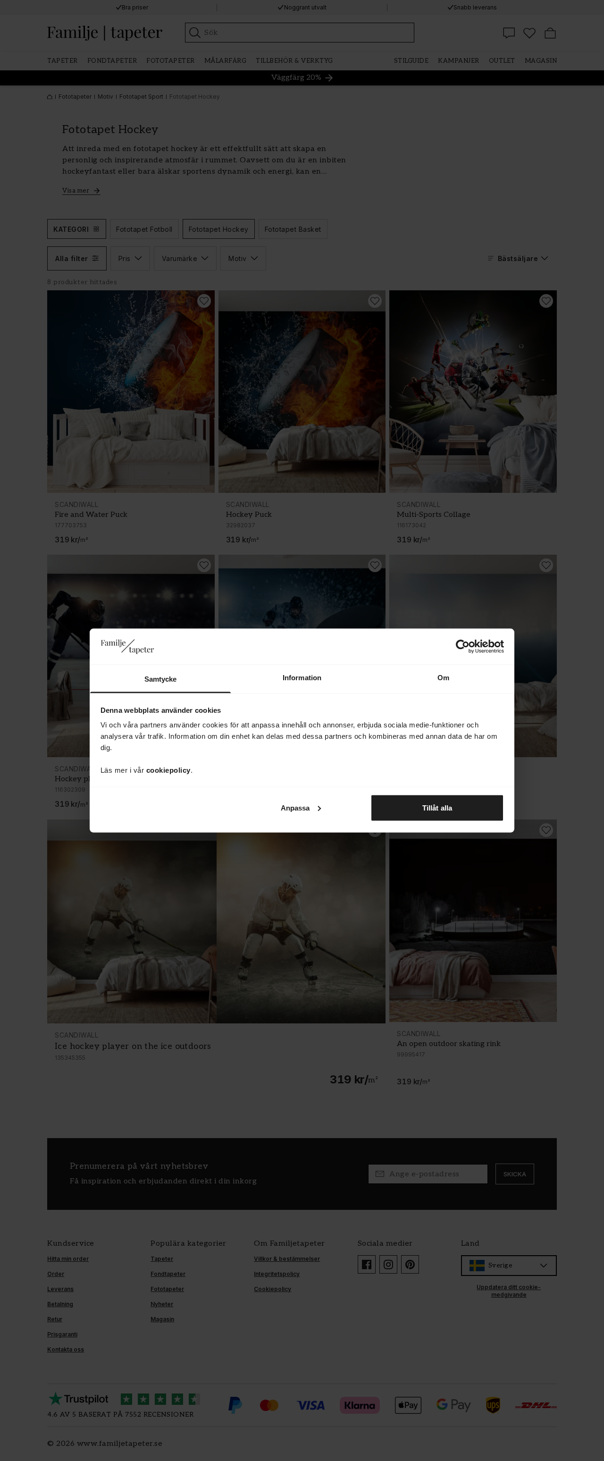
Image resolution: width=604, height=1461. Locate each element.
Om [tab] (443, 678)
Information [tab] (302, 678)
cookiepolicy (168, 770)
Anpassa (295, 807)
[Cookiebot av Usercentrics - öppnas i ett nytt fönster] (462, 646)
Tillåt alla (437, 807)
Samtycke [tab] (160, 679)
